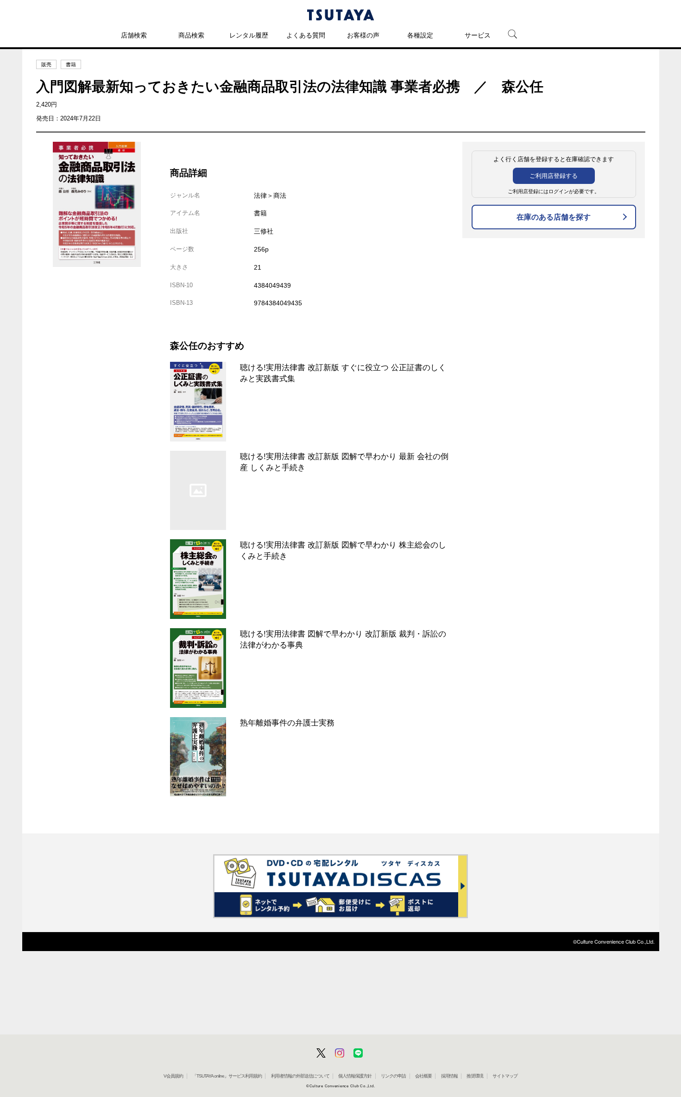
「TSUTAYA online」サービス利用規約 (227, 1075)
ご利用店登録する (554, 175)
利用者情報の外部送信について (300, 1075)
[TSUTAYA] (340, 14)
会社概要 (423, 1075)
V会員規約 (173, 1075)
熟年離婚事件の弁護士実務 (287, 722)
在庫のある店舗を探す (554, 217)
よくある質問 (305, 35)
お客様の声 (363, 35)
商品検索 (191, 35)
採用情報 (449, 1075)
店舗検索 (134, 35)
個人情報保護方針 (355, 1075)
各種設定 (420, 35)
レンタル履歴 (248, 35)
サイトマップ (504, 1075)
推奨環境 (475, 1075)
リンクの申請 (393, 1075)
